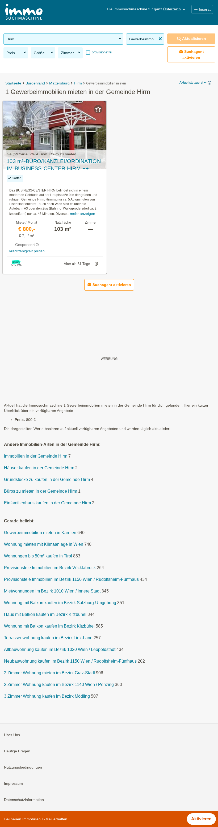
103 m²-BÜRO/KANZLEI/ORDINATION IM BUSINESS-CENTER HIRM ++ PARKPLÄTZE (54, 165)
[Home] (24, 12)
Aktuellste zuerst (191, 82)
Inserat (205, 9)
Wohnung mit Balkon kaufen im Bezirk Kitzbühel (49, 626)
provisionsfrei (101, 52)
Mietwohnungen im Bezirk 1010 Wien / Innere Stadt (52, 591)
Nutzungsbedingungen (23, 767)
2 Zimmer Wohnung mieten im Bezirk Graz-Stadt (49, 673)
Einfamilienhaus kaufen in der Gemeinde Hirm (47, 503)
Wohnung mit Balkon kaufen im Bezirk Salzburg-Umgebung (60, 602)
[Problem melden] (96, 264)
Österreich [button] (172, 9)
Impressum (13, 783)
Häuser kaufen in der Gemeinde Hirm (39, 468)
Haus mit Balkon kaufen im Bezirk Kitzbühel (45, 614)
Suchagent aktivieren (193, 54)
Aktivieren (201, 819)
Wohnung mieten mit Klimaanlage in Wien (43, 544)
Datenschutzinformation (24, 800)
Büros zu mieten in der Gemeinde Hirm (40, 491)
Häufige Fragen (17, 751)
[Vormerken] (98, 109)
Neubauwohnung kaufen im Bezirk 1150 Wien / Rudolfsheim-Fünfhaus (70, 661)
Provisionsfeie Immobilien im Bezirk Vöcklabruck (50, 567)
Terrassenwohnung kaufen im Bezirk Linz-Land (48, 638)
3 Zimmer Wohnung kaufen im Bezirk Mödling (47, 696)
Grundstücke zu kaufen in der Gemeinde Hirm (47, 479)
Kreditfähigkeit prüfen (27, 251)
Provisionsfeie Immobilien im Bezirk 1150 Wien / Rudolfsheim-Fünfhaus (71, 579)
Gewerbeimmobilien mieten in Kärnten (40, 532)
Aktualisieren (194, 38)
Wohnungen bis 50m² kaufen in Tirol (38, 556)
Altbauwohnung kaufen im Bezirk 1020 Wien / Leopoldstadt (59, 649)
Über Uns (12, 735)
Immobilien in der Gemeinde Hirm (35, 456)
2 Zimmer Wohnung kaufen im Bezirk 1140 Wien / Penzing (59, 684)
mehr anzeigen (82, 213)
